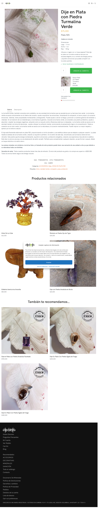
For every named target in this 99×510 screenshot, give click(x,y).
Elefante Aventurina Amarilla (11, 289)
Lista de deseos (8, 495)
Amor (37, 169)
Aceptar (48, 262)
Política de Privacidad (54, 266)
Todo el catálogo (9, 469)
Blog (4, 449)
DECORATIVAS (8, 460)
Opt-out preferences (42, 266)
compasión (53, 169)
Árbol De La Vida (7, 233)
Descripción (18, 110)
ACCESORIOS (43, 166)
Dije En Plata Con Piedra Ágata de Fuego (63, 356)
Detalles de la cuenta (10, 492)
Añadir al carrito (81, 71)
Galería (9, 110)
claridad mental (45, 169)
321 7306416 (81, 502)
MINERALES (7, 463)
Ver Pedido (7, 443)
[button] (71, 245)
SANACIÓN (7, 466)
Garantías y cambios (10, 483)
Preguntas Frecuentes (10, 437)
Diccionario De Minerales (12, 477)
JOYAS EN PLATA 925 (58, 166)
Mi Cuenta (6, 440)
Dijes (50, 166)
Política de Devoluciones (12, 480)
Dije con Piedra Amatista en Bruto (61, 289)
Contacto (6, 472)
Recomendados (8, 454)
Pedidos (6, 489)
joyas (59, 169)
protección (64, 169)
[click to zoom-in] (31, 35)
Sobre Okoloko (8, 434)
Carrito (5, 446)
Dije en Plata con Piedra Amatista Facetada (15, 356)
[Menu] (2, 3)
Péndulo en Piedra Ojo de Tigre (60, 233)
